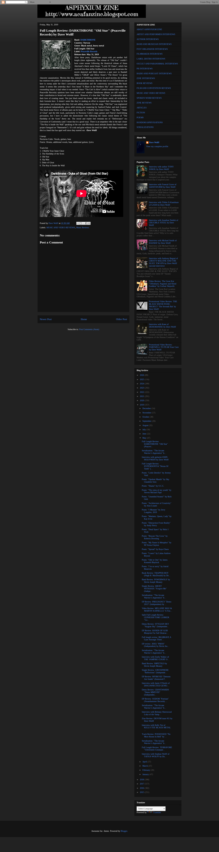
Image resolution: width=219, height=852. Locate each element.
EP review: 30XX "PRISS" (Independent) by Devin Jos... (155, 645)
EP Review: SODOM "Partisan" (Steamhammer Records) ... (155, 700)
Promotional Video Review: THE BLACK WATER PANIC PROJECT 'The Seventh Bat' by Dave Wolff (163, 305)
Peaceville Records (89, 51)
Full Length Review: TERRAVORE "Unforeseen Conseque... (157, 748)
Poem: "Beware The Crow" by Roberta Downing (155, 537)
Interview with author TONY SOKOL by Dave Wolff (161, 168)
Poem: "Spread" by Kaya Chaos (155, 549)
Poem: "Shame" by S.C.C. (153, 486)
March (145, 766)
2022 (142, 392)
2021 (142, 396)
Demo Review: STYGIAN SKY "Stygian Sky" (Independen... (155, 625)
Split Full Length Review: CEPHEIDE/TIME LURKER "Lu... (155, 617)
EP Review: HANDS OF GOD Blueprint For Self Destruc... (155, 631)
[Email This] (77, 223)
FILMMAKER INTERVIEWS (150, 54)
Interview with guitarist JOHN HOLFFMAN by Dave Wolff (155, 458)
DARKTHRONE (87, 40)
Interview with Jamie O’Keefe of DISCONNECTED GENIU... (156, 684)
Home (84, 319)
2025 (142, 379)
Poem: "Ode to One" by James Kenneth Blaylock (154, 561)
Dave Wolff (154, 142)
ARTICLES (142, 108)
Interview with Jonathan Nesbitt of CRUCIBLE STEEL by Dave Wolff (163, 222)
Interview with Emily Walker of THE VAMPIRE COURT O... (155, 658)
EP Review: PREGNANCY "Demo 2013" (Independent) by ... (156, 603)
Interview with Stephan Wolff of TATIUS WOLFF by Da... (155, 755)
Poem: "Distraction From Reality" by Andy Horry (156, 524)
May (144, 438)
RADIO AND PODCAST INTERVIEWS (154, 73)
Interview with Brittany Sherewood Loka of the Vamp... (157, 713)
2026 (142, 375)
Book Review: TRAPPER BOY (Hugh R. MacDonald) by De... (156, 574)
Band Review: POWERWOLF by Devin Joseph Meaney (156, 580)
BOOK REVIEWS (144, 83)
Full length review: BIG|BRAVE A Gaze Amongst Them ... (156, 638)
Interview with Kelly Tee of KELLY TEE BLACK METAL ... (156, 727)
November (147, 413)
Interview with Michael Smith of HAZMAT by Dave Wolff (163, 241)
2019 (142, 405)
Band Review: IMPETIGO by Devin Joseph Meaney (154, 664)
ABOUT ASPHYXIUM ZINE (149, 29)
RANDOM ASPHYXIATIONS (150, 122)
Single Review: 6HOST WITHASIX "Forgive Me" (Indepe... (154, 588)
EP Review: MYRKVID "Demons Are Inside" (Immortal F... (156, 677)
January (145, 774)
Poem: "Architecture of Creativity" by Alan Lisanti (156, 504)
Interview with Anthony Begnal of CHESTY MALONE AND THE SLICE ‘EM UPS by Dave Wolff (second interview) (163, 262)
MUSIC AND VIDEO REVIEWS (60, 227)
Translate (157, 812)
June (144, 434)
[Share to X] (83, 223)
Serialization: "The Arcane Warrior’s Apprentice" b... (154, 451)
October (146, 417)
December (147, 408)
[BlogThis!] (80, 223)
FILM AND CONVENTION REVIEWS (154, 88)
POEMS (140, 117)
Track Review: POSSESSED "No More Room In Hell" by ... (156, 735)
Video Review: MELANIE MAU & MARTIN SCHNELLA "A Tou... (157, 609)
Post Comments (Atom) (89, 329)
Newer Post (46, 319)
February (146, 770)
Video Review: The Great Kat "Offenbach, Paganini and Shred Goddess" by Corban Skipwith (162, 283)
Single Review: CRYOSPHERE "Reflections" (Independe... (155, 671)
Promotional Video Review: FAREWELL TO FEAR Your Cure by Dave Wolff (164, 347)
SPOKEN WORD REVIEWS (149, 98)
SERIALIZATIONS (145, 127)
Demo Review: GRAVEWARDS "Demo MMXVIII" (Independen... (155, 692)
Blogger (124, 831)
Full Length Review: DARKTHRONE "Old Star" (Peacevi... (155, 444)
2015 (142, 792)
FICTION (141, 113)
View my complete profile (157, 146)
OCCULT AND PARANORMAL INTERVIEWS (157, 64)
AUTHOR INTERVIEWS (148, 39)
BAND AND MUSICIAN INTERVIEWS (154, 44)
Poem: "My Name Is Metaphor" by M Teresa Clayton (156, 543)
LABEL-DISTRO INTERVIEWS (151, 59)
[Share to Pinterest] (89, 223)
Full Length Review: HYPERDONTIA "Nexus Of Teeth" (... (155, 466)
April (144, 762)
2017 (142, 784)
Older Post (121, 319)
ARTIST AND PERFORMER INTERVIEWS (156, 34)
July (144, 429)
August (145, 425)
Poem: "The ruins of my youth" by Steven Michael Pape (156, 491)
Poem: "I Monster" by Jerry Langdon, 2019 (153, 511)
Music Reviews (82, 227)
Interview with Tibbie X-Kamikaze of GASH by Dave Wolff (164, 203)
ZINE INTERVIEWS (146, 78)
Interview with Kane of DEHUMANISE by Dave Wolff (162, 325)
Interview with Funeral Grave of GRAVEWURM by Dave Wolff (162, 185)
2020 (142, 400)
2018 (142, 780)
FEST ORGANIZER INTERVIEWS (152, 49)
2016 (142, 788)
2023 (142, 388)
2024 (142, 384)
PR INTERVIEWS (145, 69)
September (147, 421)
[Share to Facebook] (86, 223)
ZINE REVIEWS (144, 103)
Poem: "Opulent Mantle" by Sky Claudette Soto (155, 480)
